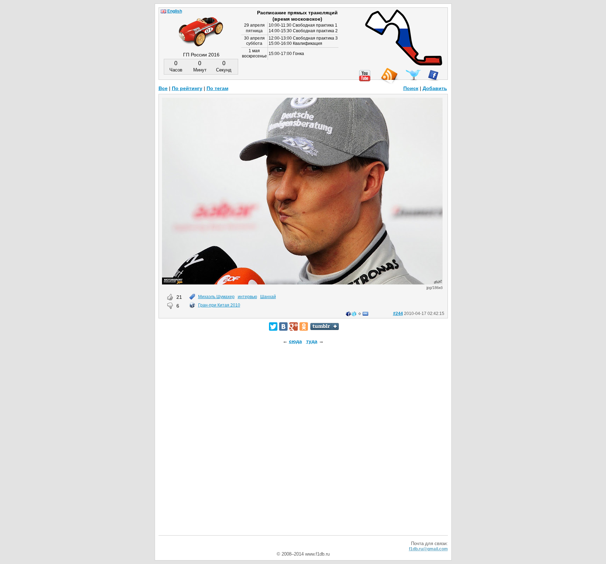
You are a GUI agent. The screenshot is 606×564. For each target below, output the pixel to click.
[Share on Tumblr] (324, 326)
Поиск (410, 88)
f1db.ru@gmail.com (428, 548)
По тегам (217, 88)
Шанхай (268, 296)
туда (311, 341)
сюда (295, 341)
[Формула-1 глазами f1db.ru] (201, 25)
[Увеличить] (302, 283)
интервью (247, 296)
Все (163, 88)
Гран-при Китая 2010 (219, 305)
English (174, 11)
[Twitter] (273, 326)
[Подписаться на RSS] (389, 76)
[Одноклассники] (303, 326)
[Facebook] (433, 75)
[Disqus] (303, 446)
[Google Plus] (293, 326)
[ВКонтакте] (283, 326)
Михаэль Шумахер (216, 296)
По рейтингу (187, 88)
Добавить (435, 88)
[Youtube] (364, 75)
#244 (398, 313)
